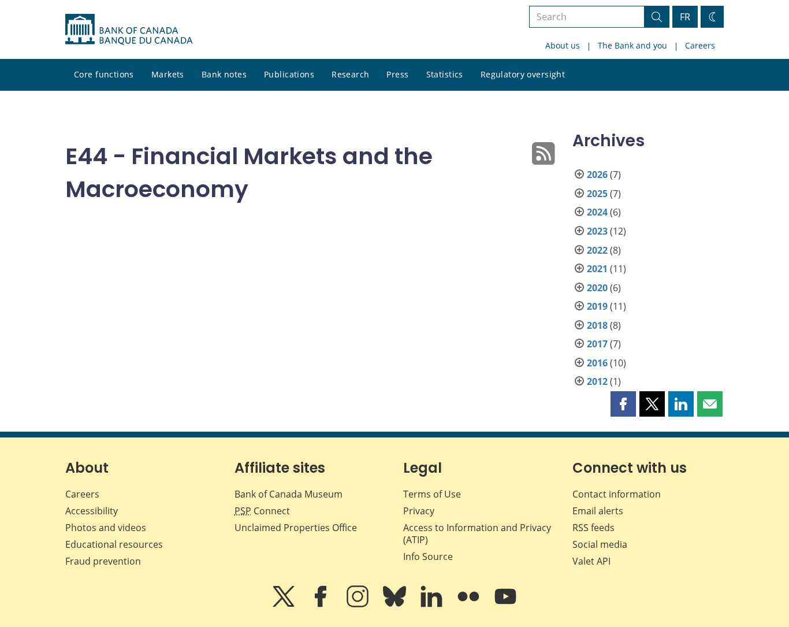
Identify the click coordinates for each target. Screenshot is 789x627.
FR (685, 16)
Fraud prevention (103, 561)
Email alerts (597, 510)
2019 (597, 306)
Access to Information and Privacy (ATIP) (477, 533)
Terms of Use (432, 494)
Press (397, 74)
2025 (597, 193)
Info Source (428, 556)
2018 (597, 325)
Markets (167, 74)
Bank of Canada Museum (289, 494)
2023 (597, 231)
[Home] (128, 29)
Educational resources (114, 544)
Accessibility (91, 510)
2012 (597, 381)
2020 (597, 287)
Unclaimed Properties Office (296, 527)
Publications (289, 74)
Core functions (104, 74)
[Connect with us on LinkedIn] (432, 604)
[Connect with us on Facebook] (321, 604)
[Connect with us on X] (284, 604)
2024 (597, 212)
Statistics (444, 74)
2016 (597, 363)
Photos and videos (105, 527)
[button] (623, 404)
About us (562, 45)
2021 (597, 268)
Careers (700, 45)
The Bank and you (632, 45)
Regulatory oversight (523, 74)
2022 (597, 250)
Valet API (591, 561)
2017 (597, 343)
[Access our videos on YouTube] (505, 604)
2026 (597, 174)
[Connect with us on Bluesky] (395, 604)
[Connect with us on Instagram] (358, 604)
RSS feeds (593, 527)
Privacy (418, 510)
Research (350, 74)
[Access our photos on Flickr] (469, 604)
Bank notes (224, 74)
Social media (599, 544)
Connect (262, 510)
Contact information (616, 494)
